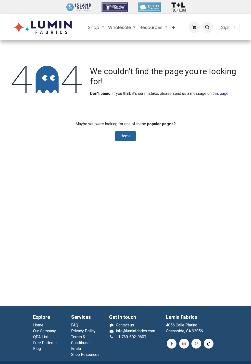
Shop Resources (85, 354)
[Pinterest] (196, 344)
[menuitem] (96, 27)
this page (220, 93)
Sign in (228, 27)
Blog (37, 348)
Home (125, 136)
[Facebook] (171, 344)
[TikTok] (208, 344)
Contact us (125, 325)
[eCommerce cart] (194, 27)
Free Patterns (45, 342)
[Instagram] (184, 344)
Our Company (44, 331)
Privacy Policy (83, 331)
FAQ (74, 325)
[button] (207, 27)
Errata (76, 348)
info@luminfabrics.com (135, 331)
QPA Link (41, 337)
